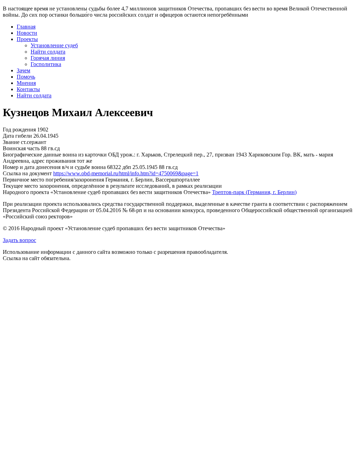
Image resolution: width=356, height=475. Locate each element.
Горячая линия (48, 58)
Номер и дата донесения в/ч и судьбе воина (54, 167)
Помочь (26, 77)
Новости (27, 33)
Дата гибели (17, 136)
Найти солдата (48, 52)
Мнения (26, 83)
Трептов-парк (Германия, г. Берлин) (254, 192)
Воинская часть (21, 148)
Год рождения (19, 129)
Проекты (27, 39)
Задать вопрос (19, 240)
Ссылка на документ (27, 173)
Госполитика (46, 64)
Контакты (28, 89)
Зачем (23, 70)
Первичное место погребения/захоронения (53, 180)
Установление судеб (54, 45)
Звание (11, 142)
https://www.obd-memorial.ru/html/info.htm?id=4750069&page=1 (126, 173)
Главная (26, 27)
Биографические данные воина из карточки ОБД (61, 155)
